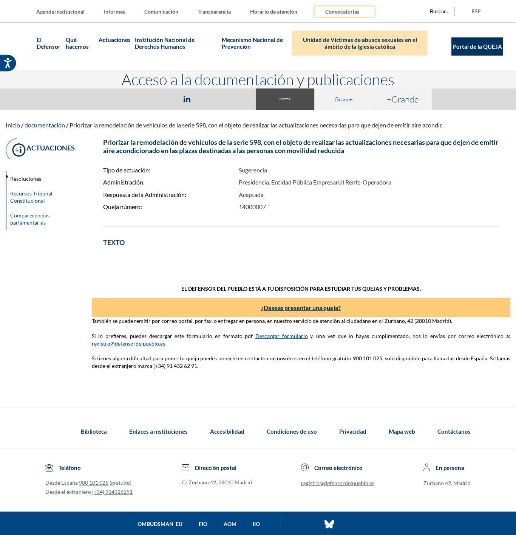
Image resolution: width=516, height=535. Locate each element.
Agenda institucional (60, 11)
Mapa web (402, 431)
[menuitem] (66, 11)
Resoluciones (25, 178)
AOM (230, 524)
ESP (476, 11)
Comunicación (161, 11)
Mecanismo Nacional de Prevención (252, 43)
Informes (114, 11)
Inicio (13, 125)
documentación (45, 125)
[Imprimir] (232, 98)
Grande (344, 99)
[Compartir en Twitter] (164, 98)
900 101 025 (93, 482)
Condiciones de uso (292, 431)
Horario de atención (273, 11)
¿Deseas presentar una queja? (301, 307)
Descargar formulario (281, 336)
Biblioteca (94, 431)
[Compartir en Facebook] (143, 98)
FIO (203, 524)
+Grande (402, 99)
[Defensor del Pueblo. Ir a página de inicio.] (20, 46)
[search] (435, 11)
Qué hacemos (77, 43)
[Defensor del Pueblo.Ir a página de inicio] (52, 431)
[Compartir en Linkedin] (187, 98)
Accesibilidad (227, 431)
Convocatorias (342, 11)
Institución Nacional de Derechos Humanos (165, 43)
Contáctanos (454, 431)
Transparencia (214, 11)
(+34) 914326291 (112, 491)
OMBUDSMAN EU (159, 524)
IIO (256, 524)
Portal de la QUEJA (477, 46)
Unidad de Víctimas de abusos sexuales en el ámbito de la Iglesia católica (360, 43)
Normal (285, 98)
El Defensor (48, 43)
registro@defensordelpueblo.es (128, 343)
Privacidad (352, 431)
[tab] (143, 99)
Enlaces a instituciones (158, 431)
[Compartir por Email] (209, 98)
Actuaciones (115, 39)
